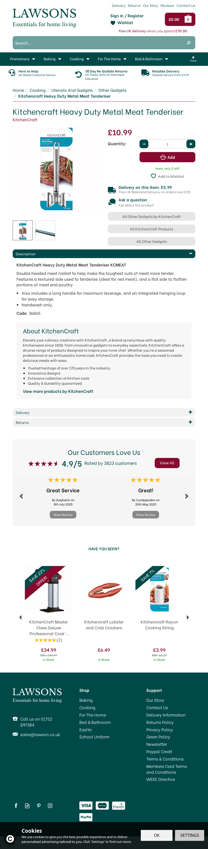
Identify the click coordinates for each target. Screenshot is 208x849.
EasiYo (85, 729)
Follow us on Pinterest (39, 805)
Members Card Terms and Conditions (166, 769)
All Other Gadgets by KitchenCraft (151, 216)
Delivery (118, 5)
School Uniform (94, 736)
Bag (189, 19)
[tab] (104, 253)
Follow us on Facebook (16, 805)
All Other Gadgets (151, 241)
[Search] (188, 42)
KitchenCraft (25, 119)
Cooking (87, 707)
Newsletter (156, 744)
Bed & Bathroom (95, 722)
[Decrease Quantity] (144, 144)
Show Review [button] (63, 514)
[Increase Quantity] (190, 144)
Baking (86, 700)
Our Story (155, 700)
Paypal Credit (159, 751)
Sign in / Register (127, 15)
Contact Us (157, 707)
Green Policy (158, 736)
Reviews (167, 5)
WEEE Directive (160, 779)
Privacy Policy (159, 729)
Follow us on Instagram (50, 805)
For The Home (92, 715)
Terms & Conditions (165, 759)
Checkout (175, 19)
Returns (134, 5)
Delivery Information (166, 715)
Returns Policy (160, 722)
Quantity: (117, 143)
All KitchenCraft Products (151, 228)
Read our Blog (27, 805)
